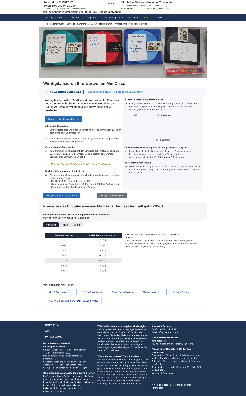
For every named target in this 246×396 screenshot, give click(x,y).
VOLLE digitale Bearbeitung (65, 91)
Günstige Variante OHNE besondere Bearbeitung (115, 91)
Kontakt (70, 23)
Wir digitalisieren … (55, 17)
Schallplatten (91, 17)
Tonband (74, 17)
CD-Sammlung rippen (113, 17)
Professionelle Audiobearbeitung (131, 23)
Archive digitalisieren (101, 23)
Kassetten (134, 17)
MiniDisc (148, 17)
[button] (51, 224)
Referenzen (83, 23)
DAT (160, 17)
